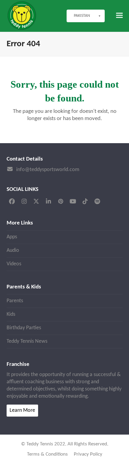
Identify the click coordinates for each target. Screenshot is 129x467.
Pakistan (82, 16)
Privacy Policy (88, 454)
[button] (119, 15)
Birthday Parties (24, 328)
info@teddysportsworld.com (47, 170)
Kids (11, 314)
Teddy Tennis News (27, 341)
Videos (14, 264)
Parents (15, 301)
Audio (13, 250)
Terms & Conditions (47, 454)
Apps (12, 237)
